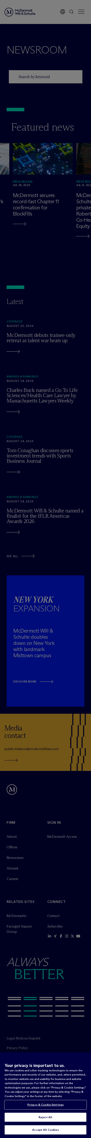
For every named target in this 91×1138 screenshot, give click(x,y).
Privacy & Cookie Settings (45, 1104)
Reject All (45, 1117)
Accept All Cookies (45, 1129)
